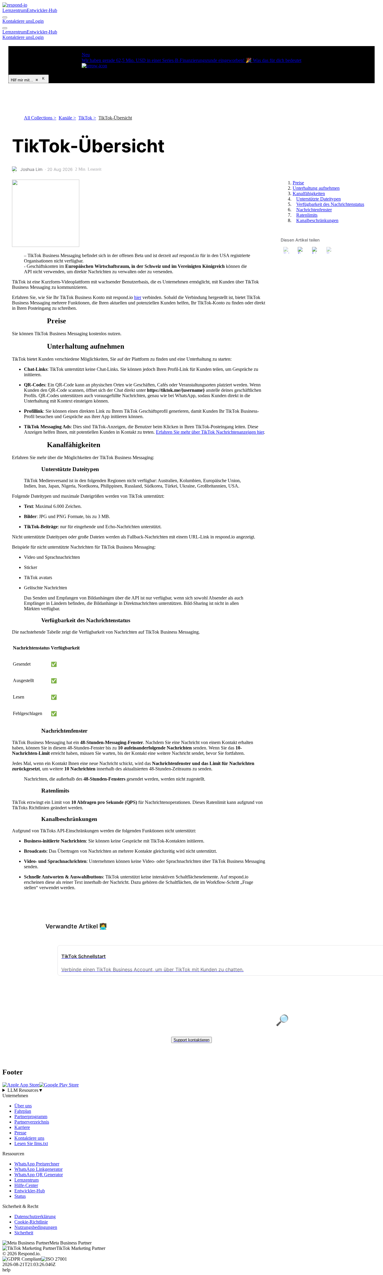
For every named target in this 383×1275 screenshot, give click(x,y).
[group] (191, 1090)
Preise (298, 182)
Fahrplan (22, 1111)
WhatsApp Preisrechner (36, 1163)
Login (38, 21)
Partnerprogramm (30, 1116)
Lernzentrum (14, 10)
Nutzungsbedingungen (35, 1227)
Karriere (22, 1127)
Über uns (23, 1105)
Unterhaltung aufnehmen (316, 188)
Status (20, 1196)
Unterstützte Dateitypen (318, 198)
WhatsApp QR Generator (38, 1174)
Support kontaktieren (191, 1040)
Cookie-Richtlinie (31, 1221)
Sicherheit (23, 1232)
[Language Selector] (4, 17)
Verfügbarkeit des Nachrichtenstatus (330, 204)
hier (137, 297)
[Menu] (4, 28)
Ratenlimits (306, 215)
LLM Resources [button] (25, 1090)
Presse (20, 1132)
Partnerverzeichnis (31, 1121)
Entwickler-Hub (42, 10)
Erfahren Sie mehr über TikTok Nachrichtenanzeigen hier (210, 432)
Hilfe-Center (26, 1185)
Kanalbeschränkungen (317, 220)
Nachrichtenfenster (314, 209)
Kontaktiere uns (17, 21)
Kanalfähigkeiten (309, 193)
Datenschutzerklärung (35, 1216)
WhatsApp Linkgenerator (38, 1169)
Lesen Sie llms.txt (31, 1143)
